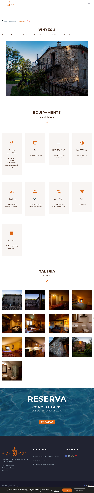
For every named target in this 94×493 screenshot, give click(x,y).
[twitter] (69, 457)
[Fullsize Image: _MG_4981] (82, 300)
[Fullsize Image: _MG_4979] (59, 300)
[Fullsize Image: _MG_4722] (12, 300)
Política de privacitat (8, 468)
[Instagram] (89, 486)
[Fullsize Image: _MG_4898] (35, 300)
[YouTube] (91, 486)
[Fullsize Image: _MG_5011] (82, 323)
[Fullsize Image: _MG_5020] (35, 347)
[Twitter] (86, 486)
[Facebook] (84, 486)
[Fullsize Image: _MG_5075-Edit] (82, 347)
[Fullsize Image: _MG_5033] (59, 347)
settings (56, 491)
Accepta (67, 490)
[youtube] (76, 457)
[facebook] (66, 457)
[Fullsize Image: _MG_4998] (35, 323)
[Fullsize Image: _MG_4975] (12, 371)
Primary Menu (89, 3)
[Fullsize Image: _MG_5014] (12, 347)
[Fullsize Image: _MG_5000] (59, 323)
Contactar (47, 422)
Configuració (79, 490)
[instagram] (72, 457)
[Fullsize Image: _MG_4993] (12, 323)
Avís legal (5, 470)
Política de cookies (8, 466)
